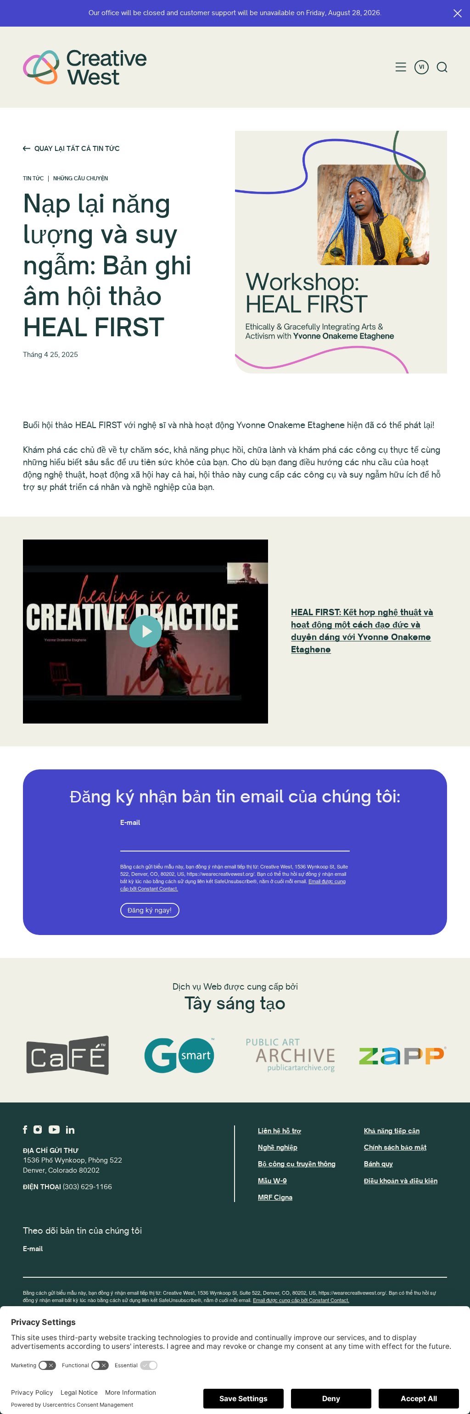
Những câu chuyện (80, 179)
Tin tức (33, 179)
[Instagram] (38, 1129)
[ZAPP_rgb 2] (403, 1055)
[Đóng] (457, 13)
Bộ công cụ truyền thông (297, 1164)
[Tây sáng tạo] (85, 67)
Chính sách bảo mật (395, 1147)
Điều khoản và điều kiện (400, 1181)
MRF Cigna (275, 1197)
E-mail (130, 822)
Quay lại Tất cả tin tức (77, 149)
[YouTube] (54, 1129)
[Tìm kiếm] (442, 67)
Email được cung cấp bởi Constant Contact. (301, 1299)
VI (421, 67)
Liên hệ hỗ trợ (279, 1131)
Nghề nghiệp (277, 1147)
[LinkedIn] (70, 1129)
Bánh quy (378, 1164)
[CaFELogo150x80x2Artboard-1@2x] (67, 1055)
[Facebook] (25, 1129)
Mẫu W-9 (272, 1181)
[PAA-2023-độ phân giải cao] (291, 1056)
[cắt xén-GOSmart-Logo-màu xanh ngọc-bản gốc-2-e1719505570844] (179, 1055)
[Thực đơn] (401, 67)
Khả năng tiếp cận (392, 1131)
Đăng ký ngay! (150, 910)
